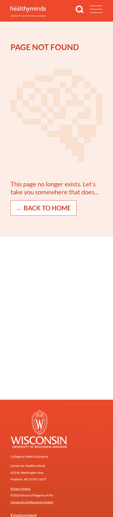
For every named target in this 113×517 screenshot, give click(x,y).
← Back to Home (43, 208)
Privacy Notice (20, 489)
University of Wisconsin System (32, 502)
